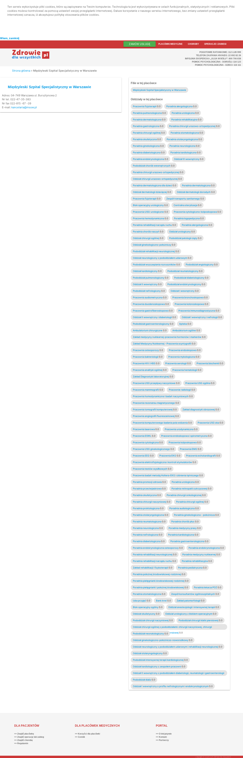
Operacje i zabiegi (215, 44)
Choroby (193, 44)
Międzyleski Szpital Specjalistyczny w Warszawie (49, 87)
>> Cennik (80, 737)
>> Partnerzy (162, 740)
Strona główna (21, 70)
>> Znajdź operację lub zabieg (29, 737)
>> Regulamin (21, 743)
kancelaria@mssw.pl (24, 107)
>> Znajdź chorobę (23, 740)
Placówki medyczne (170, 44)
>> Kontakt (161, 737)
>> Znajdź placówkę (24, 734)
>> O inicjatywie (164, 734)
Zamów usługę (139, 43)
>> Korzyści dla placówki (87, 734)
